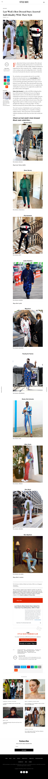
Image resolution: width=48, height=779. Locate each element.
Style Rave (6, 68)
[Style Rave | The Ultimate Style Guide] (24, 2)
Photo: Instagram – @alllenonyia (18, 483)
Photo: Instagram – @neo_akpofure (18, 574)
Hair (7, 720)
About (10, 758)
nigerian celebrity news (32, 652)
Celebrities (5, 701)
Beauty (26, 701)
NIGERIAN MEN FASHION (21, 653)
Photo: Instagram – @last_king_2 (18, 161)
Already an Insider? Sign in (28, 643)
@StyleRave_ (15, 586)
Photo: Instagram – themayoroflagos (18, 347)
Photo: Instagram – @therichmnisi (18, 528)
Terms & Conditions (24, 595)
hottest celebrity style (22, 651)
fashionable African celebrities (29, 650)
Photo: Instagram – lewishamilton (18, 300)
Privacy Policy (32, 595)
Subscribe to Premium (28, 640)
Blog (14, 758)
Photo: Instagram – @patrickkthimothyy (19, 393)
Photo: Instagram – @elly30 (17, 254)
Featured (37, 650)
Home (6, 758)
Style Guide (13, 701)
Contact (18, 758)
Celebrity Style (20, 650)
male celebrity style (30, 651)
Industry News (36, 701)
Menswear (5, 8)
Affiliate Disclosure (39, 758)
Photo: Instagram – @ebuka (17, 438)
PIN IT (28, 142)
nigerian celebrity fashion (22, 652)
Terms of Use (31, 758)
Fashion (9, 701)
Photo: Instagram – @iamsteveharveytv (18, 209)
